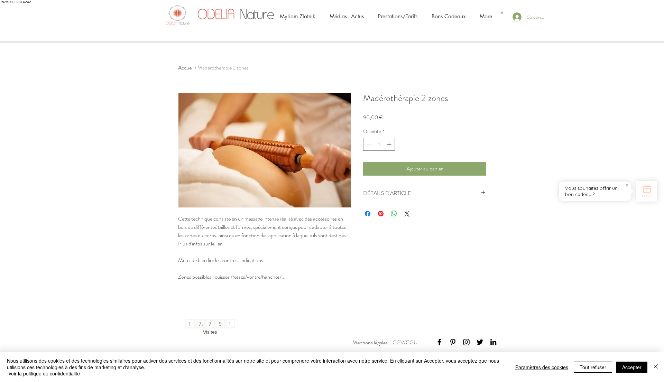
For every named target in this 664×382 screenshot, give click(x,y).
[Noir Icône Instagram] (466, 342)
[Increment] (389, 144)
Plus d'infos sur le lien (201, 244)
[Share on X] (407, 213)
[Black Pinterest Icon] (453, 342)
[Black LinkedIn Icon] (493, 342)
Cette (184, 219)
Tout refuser (593, 367)
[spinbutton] (379, 144)
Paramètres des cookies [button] (541, 367)
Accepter (632, 367)
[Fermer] (656, 366)
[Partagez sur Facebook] (367, 213)
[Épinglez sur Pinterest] (381, 213)
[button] (502, 12)
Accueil (186, 68)
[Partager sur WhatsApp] (394, 213)
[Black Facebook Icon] (439, 342)
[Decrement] (368, 144)
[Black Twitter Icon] (480, 342)
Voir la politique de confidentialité (44, 373)
